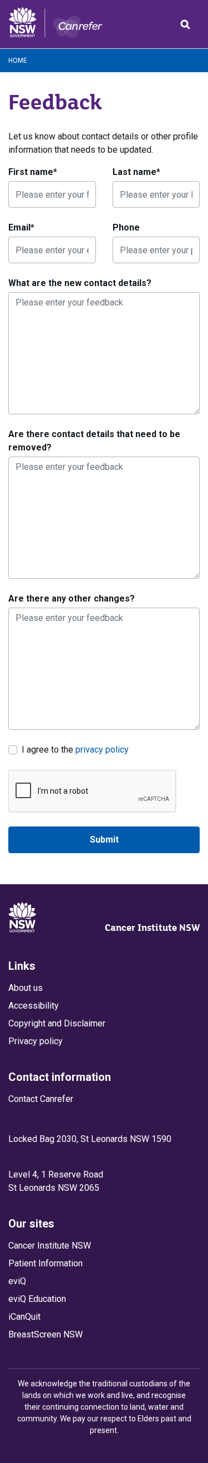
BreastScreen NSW (45, 1334)
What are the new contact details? (79, 283)
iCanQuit (24, 1316)
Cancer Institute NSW (152, 928)
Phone (126, 227)
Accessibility (33, 1005)
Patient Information (45, 1263)
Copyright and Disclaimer (56, 1023)
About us (25, 988)
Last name (136, 172)
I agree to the (75, 749)
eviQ (17, 1281)
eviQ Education (37, 1299)
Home (17, 60)
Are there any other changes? (71, 598)
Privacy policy (35, 1041)
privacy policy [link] (102, 749)
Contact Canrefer (40, 1099)
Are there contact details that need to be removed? (94, 441)
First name (32, 172)
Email (21, 227)
